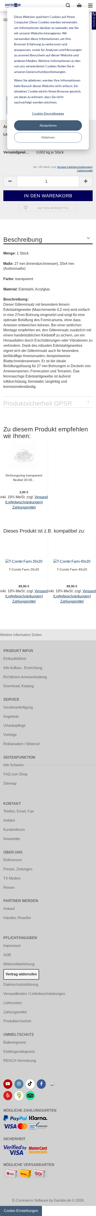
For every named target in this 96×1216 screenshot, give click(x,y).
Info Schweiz (13, 765)
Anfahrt (9, 820)
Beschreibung (22, 239)
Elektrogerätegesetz (19, 1052)
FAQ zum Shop (15, 774)
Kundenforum (14, 830)
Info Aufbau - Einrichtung (22, 668)
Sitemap (10, 783)
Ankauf (9, 909)
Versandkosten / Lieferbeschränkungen (34, 994)
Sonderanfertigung (18, 707)
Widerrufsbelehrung (19, 964)
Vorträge (10, 735)
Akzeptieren (48, 125)
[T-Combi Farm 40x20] (71, 561)
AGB (7, 955)
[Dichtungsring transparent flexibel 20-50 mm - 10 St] (23, 455)
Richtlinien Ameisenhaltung (25, 677)
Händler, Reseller (17, 918)
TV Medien (12, 878)
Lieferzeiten (12, 1003)
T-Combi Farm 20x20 (24, 569)
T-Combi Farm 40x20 (72, 569)
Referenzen (12, 860)
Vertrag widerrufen (21, 974)
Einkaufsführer (14, 659)
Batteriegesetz (14, 1042)
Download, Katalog (18, 686)
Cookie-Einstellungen (48, 113)
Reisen (9, 887)
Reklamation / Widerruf (21, 744)
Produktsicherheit (17, 1021)
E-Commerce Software (30, 1200)
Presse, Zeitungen (17, 869)
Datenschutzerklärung (20, 984)
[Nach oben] (83, 1209)
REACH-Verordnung (19, 1060)
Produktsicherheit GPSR (37, 403)
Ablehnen (48, 137)
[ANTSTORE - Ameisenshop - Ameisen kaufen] (11, 5)
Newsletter (11, 839)
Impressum (12, 946)
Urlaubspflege (14, 725)
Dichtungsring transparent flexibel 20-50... (24, 478)
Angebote (11, 716)
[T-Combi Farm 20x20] (23, 561)
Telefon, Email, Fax (18, 811)
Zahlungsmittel (15, 1012)
